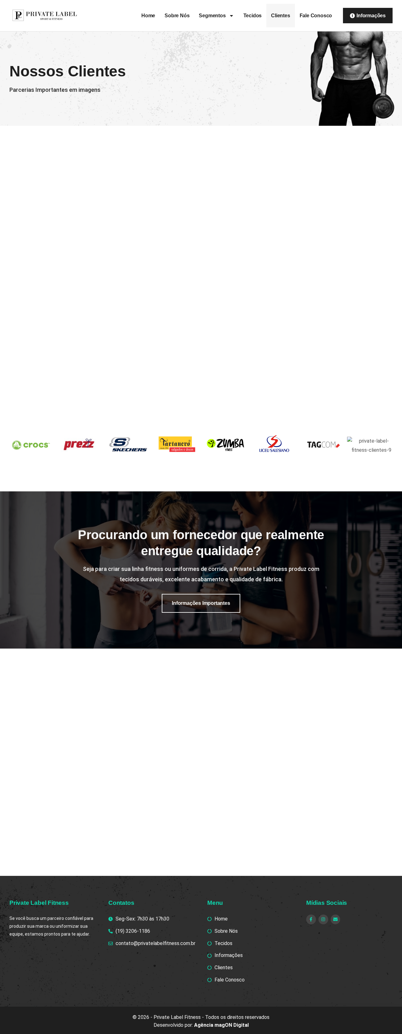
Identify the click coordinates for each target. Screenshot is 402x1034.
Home (148, 15)
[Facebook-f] (311, 919)
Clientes (280, 15)
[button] (201, 603)
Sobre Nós (177, 15)
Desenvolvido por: (201, 1025)
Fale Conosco (316, 15)
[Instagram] (323, 919)
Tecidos (252, 15)
